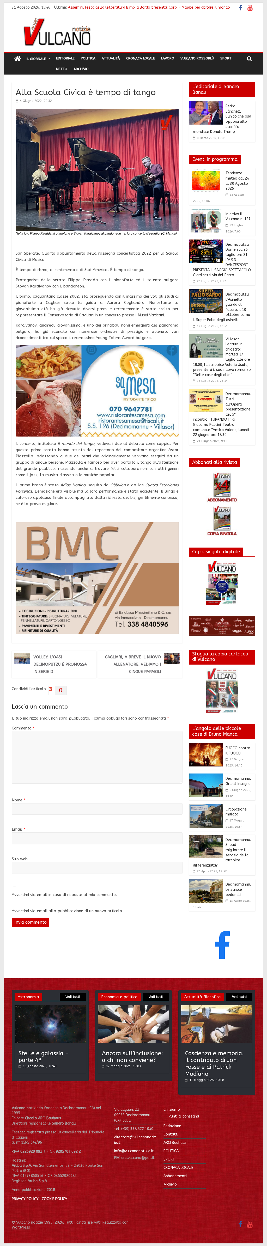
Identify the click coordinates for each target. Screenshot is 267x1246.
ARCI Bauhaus (174, 1142)
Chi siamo (171, 1109)
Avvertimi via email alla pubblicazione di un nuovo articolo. (67, 911)
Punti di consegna (184, 1116)
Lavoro (167, 58)
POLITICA (171, 1151)
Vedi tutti (72, 997)
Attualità (111, 58)
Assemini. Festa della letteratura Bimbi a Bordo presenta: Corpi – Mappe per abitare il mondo (149, 7)
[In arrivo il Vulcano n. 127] (206, 212)
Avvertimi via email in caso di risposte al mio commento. (64, 894)
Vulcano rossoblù (197, 58)
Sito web (20, 859)
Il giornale (36, 59)
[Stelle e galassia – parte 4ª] (50, 1007)
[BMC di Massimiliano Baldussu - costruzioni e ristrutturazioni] (97, 525)
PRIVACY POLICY (25, 1199)
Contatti (170, 1134)
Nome (19, 800)
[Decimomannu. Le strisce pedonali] (206, 882)
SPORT (169, 1159)
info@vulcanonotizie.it (134, 1151)
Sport (226, 58)
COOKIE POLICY (54, 1199)
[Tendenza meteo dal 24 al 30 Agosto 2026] (206, 171)
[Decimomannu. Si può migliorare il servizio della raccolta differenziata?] (206, 838)
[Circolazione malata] (206, 807)
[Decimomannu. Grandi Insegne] (206, 776)
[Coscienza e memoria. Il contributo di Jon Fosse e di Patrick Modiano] (216, 1007)
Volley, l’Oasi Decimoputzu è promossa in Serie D (60, 664)
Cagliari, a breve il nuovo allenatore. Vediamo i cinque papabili (133, 664)
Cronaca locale (140, 58)
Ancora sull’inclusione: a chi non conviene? (132, 1057)
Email (18, 829)
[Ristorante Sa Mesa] (97, 348)
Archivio (81, 69)
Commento (23, 728)
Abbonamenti (175, 1176)
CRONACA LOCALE (178, 1167)
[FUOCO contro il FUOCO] (206, 746)
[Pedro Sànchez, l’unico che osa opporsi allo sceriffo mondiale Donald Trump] (206, 104)
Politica (88, 58)
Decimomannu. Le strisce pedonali (238, 889)
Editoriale (65, 58)
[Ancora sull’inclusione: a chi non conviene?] (133, 1007)
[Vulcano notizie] (17, 59)
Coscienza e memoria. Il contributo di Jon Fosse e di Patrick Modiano (214, 1063)
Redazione (172, 1126)
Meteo (61, 69)
